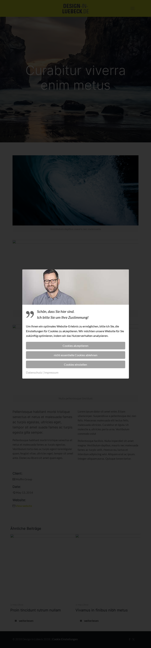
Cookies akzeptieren (75, 345)
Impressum (51, 372)
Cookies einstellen (75, 364)
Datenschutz (34, 372)
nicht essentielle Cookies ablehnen (75, 355)
